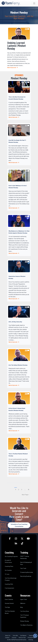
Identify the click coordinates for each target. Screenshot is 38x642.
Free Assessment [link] (9, 588)
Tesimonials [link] (32, 635)
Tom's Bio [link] (15, 635)
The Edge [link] (7, 607)
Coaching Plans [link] (9, 566)
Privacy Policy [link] (31, 637)
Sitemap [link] (30, 639)
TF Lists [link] (7, 574)
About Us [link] (7, 635)
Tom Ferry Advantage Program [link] (10, 579)
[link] (11, 3)
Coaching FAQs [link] (9, 584)
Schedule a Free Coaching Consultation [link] (19, 525)
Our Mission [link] (23, 635)
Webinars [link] (22, 603)
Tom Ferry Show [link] (24, 611)
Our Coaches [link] (8, 570)
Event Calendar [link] (9, 599)
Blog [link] (21, 607)
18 (28, 489)
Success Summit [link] (9, 603)
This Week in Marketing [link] (26, 625)
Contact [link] (14, 637)
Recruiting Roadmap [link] (25, 576)
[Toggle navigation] (34, 3)
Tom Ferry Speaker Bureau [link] (10, 612)
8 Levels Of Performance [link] (8, 561)
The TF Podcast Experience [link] (24, 616)
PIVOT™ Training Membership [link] (24, 557)
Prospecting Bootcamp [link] (26, 572)
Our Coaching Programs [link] (11, 556)
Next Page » (25, 494)
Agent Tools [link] (23, 599)
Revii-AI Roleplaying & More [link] (26, 563)
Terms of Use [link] (22, 637)
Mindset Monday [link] (24, 621)
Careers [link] (7, 637)
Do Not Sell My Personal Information (16, 639)
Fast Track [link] (23, 568)
